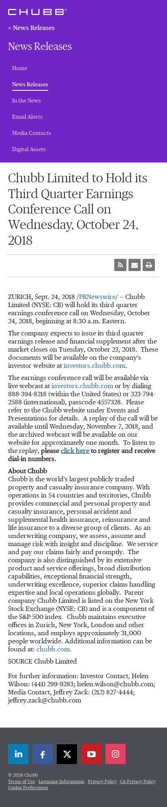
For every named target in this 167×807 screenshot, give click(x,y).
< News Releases (31, 28)
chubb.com (53, 650)
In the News (26, 101)
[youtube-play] (91, 754)
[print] (149, 265)
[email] (134, 265)
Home (19, 68)
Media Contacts (31, 133)
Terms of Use (21, 781)
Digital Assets (29, 149)
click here (75, 451)
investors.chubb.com (94, 366)
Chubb (37, 12)
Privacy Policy (102, 781)
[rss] (120, 265)
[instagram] (115, 754)
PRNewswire (97, 297)
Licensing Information (61, 781)
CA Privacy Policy (138, 781)
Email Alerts (27, 117)
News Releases (30, 84)
